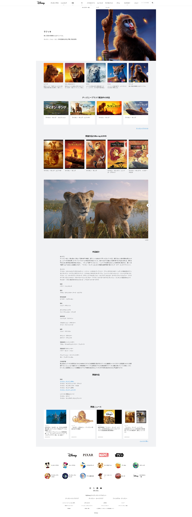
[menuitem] (55, 3)
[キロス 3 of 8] (96, 72)
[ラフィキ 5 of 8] (138, 72)
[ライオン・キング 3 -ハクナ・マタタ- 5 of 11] (138, 154)
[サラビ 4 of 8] (117, 72)
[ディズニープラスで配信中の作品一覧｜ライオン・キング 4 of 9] (135, 108)
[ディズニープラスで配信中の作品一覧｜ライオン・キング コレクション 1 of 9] (56, 108)
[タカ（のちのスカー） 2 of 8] (74, 72)
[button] (148, 74)
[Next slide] (146, 211)
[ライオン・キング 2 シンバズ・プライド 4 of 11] (117, 154)
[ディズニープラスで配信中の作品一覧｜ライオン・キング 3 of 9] (109, 108)
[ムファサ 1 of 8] (53, 72)
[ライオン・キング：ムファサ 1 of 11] (53, 154)
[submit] (152, 2)
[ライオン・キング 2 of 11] (74, 154)
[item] (64, 3)
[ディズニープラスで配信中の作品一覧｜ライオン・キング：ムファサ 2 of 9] (82, 108)
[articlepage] (56, 417)
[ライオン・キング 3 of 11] (96, 154)
